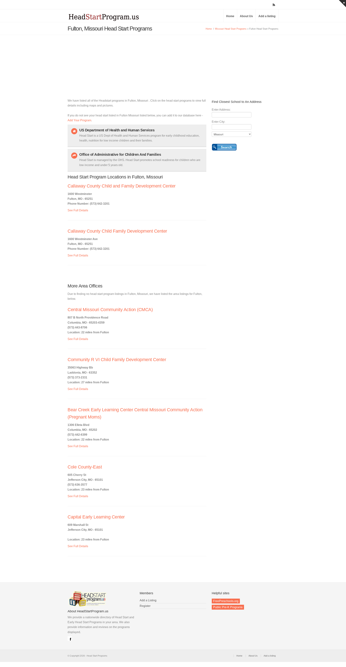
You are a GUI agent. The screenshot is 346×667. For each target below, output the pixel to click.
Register (145, 605)
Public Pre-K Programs (228, 607)
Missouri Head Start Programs (231, 28)
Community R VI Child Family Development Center (117, 359)
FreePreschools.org (225, 601)
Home (230, 16)
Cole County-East (85, 467)
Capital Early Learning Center (96, 517)
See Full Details (78, 210)
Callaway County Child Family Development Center (117, 231)
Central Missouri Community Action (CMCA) (110, 309)
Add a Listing (148, 600)
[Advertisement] (173, 62)
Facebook (70, 638)
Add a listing (267, 16)
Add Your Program (79, 120)
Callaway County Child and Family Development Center (122, 186)
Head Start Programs (110, 17)
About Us (246, 16)
